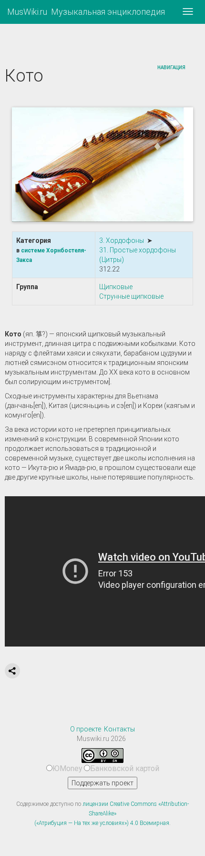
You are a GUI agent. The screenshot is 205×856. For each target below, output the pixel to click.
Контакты (119, 729)
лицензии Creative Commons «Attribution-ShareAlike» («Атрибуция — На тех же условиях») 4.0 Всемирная (111, 813)
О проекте (85, 729)
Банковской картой (124, 768)
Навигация (171, 67)
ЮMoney (67, 768)
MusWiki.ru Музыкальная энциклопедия (86, 12)
